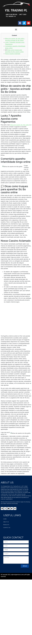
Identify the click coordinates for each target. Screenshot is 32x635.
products (6, 524)
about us (6, 521)
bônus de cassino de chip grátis (19, 125)
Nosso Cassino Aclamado (12, 53)
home (4, 519)
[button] (16, 29)
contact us (6, 527)
